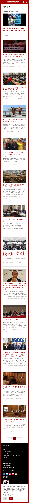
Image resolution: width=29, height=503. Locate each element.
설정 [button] (9, 495)
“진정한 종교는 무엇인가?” (11, 320)
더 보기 (5, 495)
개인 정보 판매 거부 (9, 494)
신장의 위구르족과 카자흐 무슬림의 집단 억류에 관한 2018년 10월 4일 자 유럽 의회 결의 (14, 254)
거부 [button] (5, 498)
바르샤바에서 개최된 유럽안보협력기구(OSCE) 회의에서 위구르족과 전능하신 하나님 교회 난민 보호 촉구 (14, 354)
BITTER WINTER (13, 2)
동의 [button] (11, 498)
